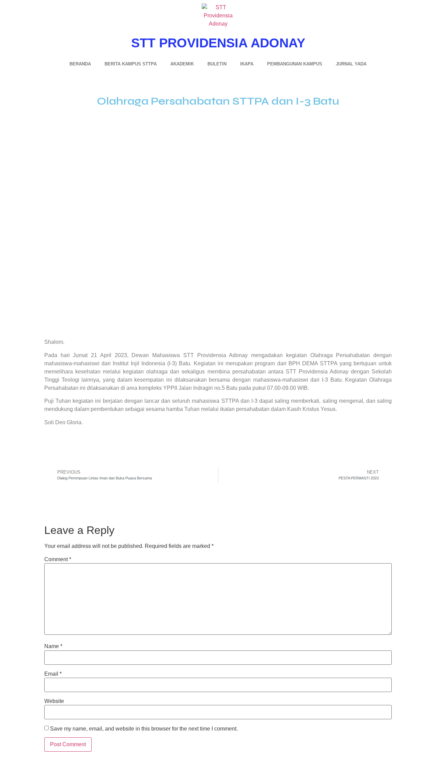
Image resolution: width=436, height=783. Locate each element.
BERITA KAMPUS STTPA (131, 63)
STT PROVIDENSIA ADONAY (218, 43)
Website (54, 701)
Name (53, 646)
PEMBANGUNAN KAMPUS (294, 63)
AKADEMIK (182, 63)
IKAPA (246, 63)
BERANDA (80, 63)
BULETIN (217, 63)
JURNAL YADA (351, 63)
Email (53, 674)
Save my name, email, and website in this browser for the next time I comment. (144, 729)
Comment (57, 559)
